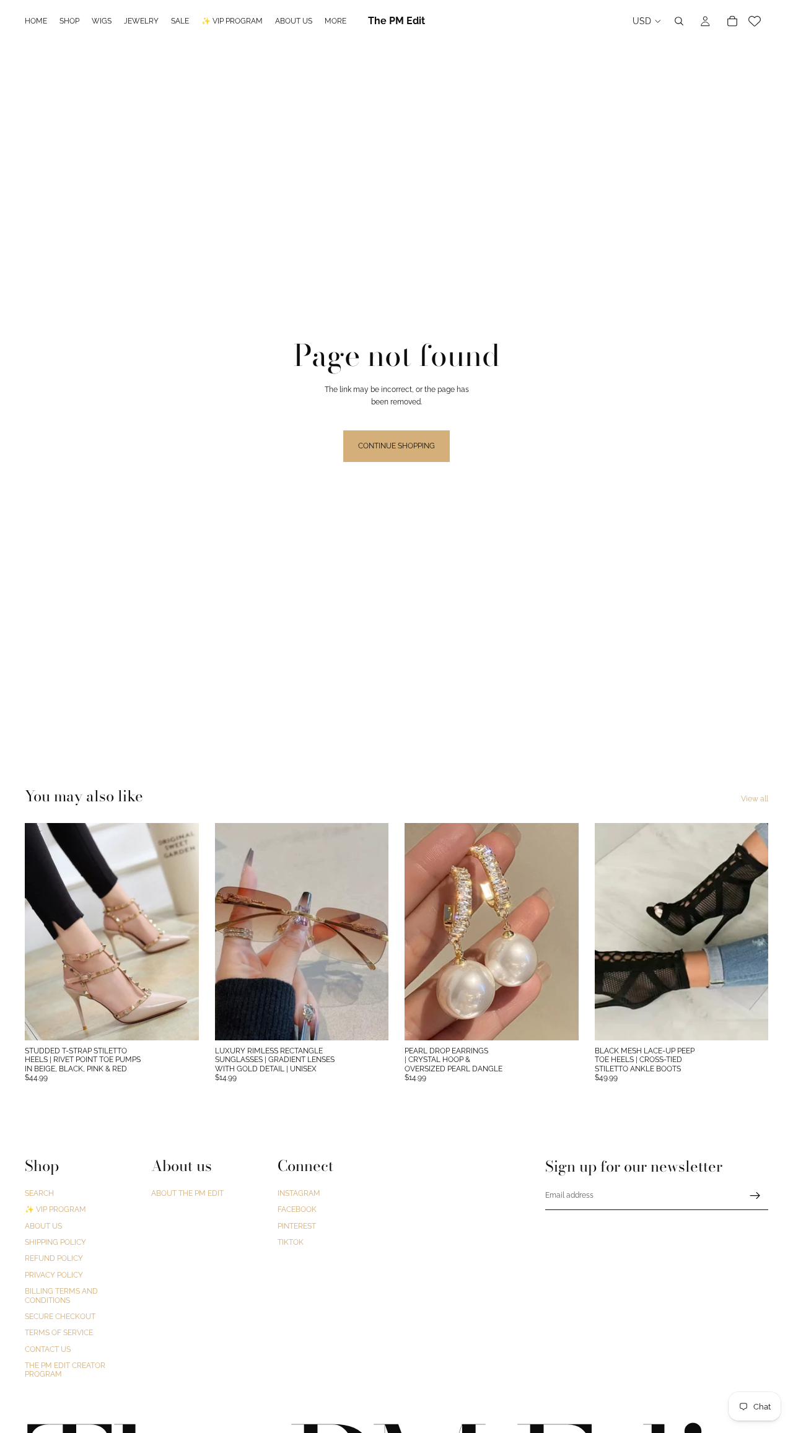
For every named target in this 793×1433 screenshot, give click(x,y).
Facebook (297, 1210)
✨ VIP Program (55, 1210)
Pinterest (297, 1226)
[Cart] (732, 21)
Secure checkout (60, 1316)
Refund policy (54, 1259)
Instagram (299, 1193)
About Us (43, 1226)
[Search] (679, 21)
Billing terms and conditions (61, 1295)
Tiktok (291, 1242)
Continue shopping (396, 446)
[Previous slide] (43, 931)
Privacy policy (54, 1275)
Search (39, 1193)
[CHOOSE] (180, 1021)
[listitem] (335, 21)
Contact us (48, 1349)
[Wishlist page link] (754, 21)
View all (754, 799)
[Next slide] (180, 931)
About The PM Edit (187, 1193)
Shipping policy (55, 1242)
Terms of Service (59, 1333)
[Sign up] (755, 1196)
